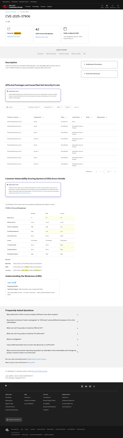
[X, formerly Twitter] (94, 387)
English (107, 7)
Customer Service (10, 406)
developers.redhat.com (68, 400)
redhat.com (65, 397)
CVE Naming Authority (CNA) (39, 191)
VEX (6, 22)
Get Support (33, 1)
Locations (32, 429)
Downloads (14, 1)
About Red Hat (15, 429)
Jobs (22, 429)
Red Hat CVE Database (10, 12)
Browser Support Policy (49, 400)
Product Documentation (11, 410)
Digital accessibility (48, 434)
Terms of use (25, 434)
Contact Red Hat (41, 429)
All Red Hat (112, 7)
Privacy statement (15, 434)
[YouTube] (86, 387)
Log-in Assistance (29, 403)
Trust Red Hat (46, 397)
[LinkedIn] (82, 387)
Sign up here (31, 362)
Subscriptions (6, 1)
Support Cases (9, 403)
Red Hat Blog (50, 429)
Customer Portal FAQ (29, 400)
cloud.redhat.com (66, 406)
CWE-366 (10, 283)
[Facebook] (90, 387)
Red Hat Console (23, 1)
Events (26, 429)
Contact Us (27, 397)
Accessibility (46, 403)
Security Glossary (41, 359)
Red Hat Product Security (39, 371)
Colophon (46, 410)
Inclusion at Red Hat (60, 429)
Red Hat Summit (81, 429)
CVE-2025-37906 (24, 12)
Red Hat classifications (24, 193)
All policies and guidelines (36, 434)
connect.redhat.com (67, 403)
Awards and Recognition (49, 406)
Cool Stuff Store (71, 429)
